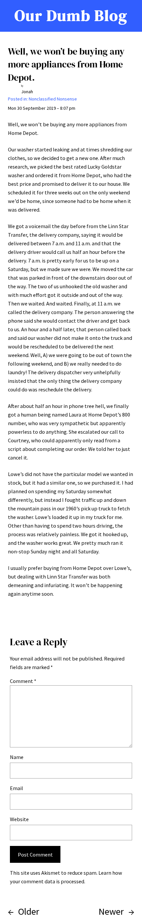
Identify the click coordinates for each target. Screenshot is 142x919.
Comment (23, 681)
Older (28, 911)
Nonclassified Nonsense (53, 99)
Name (16, 757)
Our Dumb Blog (71, 15)
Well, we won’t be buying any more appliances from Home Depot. (66, 64)
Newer (111, 911)
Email (16, 788)
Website (19, 819)
